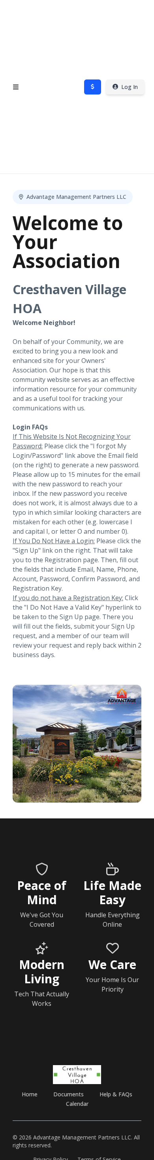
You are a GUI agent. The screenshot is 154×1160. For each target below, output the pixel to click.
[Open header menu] (15, 87)
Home (30, 1094)
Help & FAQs (116, 1094)
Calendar (77, 1103)
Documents (68, 1094)
